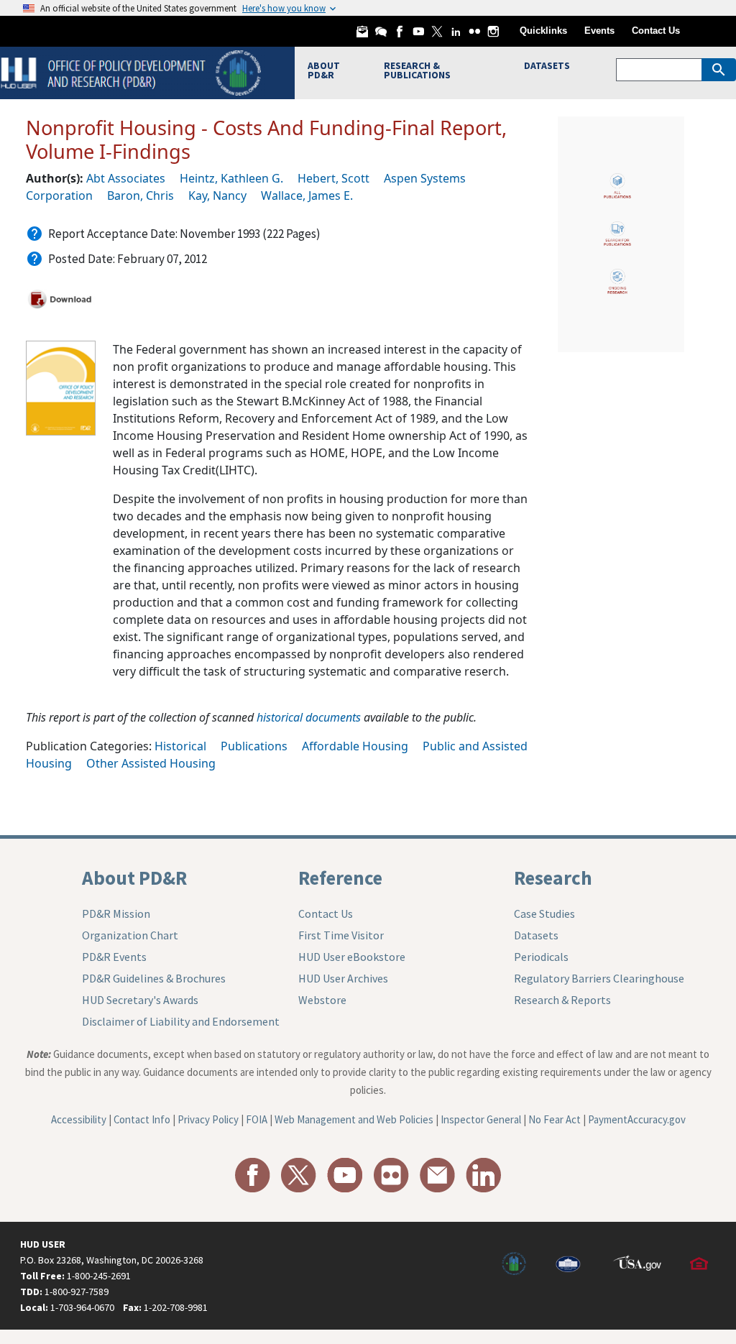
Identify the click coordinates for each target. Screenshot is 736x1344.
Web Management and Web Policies (354, 1119)
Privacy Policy (208, 1119)
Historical (180, 746)
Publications (254, 746)
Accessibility (78, 1119)
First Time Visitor (341, 935)
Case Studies (544, 913)
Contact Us (656, 30)
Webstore (322, 1000)
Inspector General (481, 1119)
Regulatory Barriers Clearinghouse (599, 978)
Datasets (536, 935)
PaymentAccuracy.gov (637, 1119)
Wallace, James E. (307, 195)
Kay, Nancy (217, 195)
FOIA (256, 1119)
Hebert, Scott (333, 178)
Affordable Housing (355, 746)
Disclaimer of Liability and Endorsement (181, 1021)
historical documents (309, 717)
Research (553, 877)
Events (599, 30)
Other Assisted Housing (151, 763)
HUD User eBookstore (351, 956)
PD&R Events (114, 956)
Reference (340, 877)
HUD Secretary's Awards (140, 1000)
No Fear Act (554, 1119)
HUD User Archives (343, 978)
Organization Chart (130, 935)
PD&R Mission (116, 913)
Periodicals (541, 956)
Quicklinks (543, 30)
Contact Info (142, 1119)
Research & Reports (562, 1000)
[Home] (132, 71)
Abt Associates (125, 178)
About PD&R (134, 877)
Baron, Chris (140, 195)
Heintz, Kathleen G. (231, 178)
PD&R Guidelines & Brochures (154, 978)
